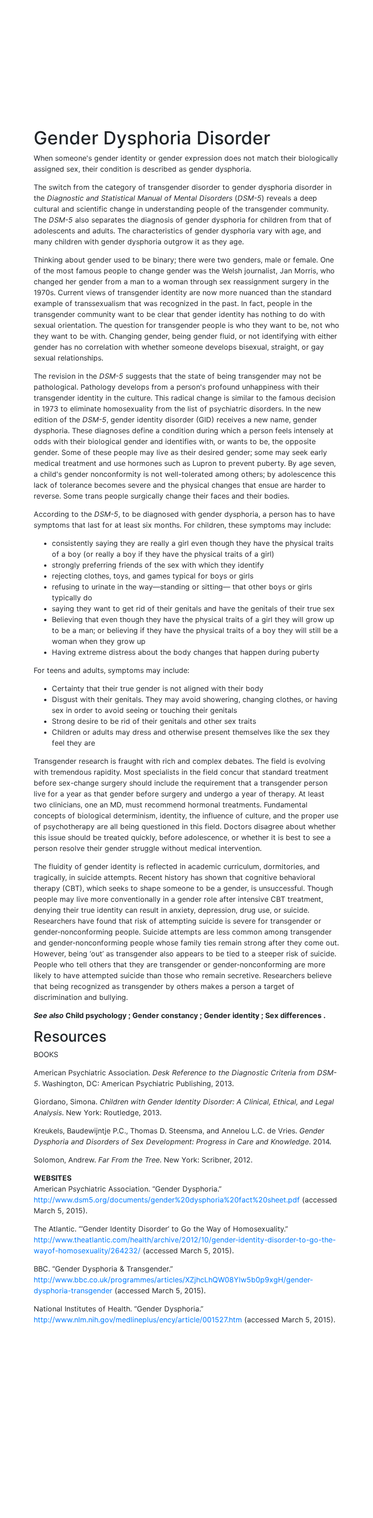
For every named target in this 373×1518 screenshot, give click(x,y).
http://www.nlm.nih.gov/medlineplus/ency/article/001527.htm (138, 1319)
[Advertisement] (186, 63)
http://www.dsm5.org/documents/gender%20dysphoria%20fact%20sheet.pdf (167, 1199)
